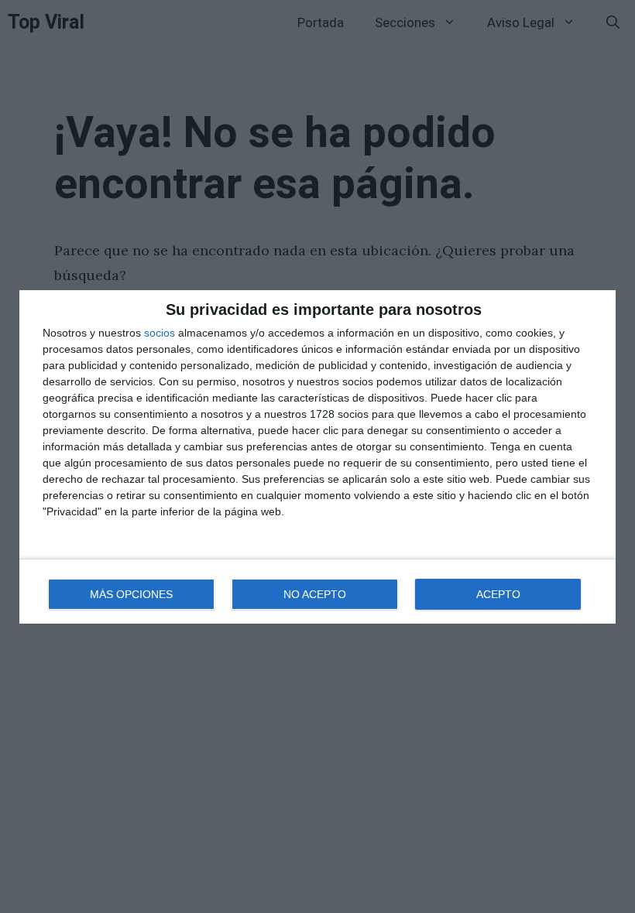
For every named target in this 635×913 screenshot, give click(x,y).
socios (159, 332)
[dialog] (317, 457)
